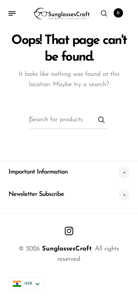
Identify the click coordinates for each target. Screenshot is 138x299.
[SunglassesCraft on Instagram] (69, 231)
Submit (101, 120)
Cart (118, 13)
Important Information (38, 172)
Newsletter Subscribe (36, 194)
